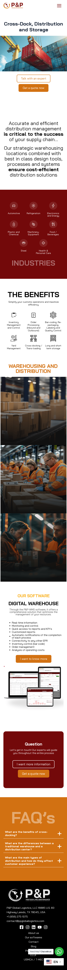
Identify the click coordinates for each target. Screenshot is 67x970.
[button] (33, 78)
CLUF (33, 955)
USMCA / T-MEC (33, 959)
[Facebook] (22, 927)
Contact (34, 941)
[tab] (33, 833)
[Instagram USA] (46, 927)
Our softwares (33, 937)
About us (33, 933)
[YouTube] (40, 927)
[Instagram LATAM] (28, 927)
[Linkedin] (34, 927)
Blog (33, 946)
